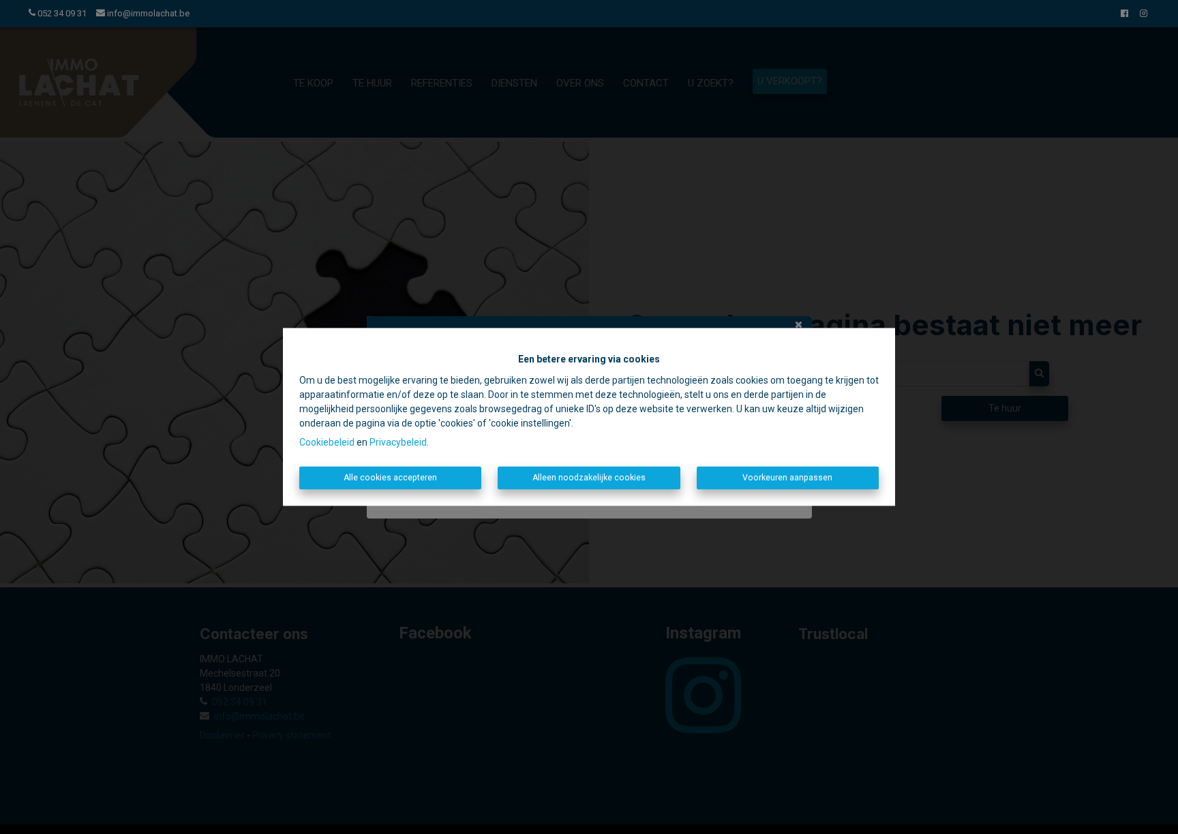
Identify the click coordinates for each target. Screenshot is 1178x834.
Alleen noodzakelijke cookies (589, 477)
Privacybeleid (398, 442)
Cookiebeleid (326, 442)
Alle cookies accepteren (390, 477)
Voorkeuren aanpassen (787, 477)
